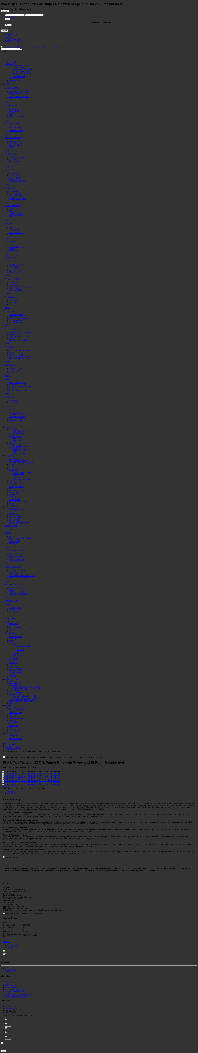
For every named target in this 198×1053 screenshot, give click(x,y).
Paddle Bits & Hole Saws (18, 195)
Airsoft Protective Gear (21, 431)
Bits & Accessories (16, 315)
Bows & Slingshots (20, 655)
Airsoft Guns (9, 427)
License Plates (14, 722)
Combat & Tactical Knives (18, 588)
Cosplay (8, 533)
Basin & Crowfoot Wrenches (19, 415)
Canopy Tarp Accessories (18, 681)
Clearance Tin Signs (20, 75)
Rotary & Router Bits (16, 197)
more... (7, 102)
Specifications (12, 793)
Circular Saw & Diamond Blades (21, 91)
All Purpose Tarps (15, 692)
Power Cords (14, 494)
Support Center (11, 1008)
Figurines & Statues (16, 511)
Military (11, 724)
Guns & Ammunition (16, 718)
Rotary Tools (13, 217)
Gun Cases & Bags (16, 670)
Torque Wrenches (15, 420)
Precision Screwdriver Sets (19, 318)
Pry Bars (12, 304)
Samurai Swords (15, 611)
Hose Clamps (14, 229)
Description (11, 792)
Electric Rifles (18, 440)
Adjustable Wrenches (17, 413)
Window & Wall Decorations (19, 522)
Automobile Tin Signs (17, 707)
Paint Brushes (14, 492)
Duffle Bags (13, 666)
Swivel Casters (14, 370)
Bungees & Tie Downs (13, 123)
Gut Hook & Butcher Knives (19, 592)
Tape (11, 503)
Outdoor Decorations (16, 516)
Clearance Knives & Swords (23, 71)
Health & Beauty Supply (18, 481)
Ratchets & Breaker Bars (18, 340)
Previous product (13, 945)
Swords (8, 604)
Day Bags (12, 664)
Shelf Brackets (14, 500)
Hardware (8, 224)
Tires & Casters (10, 365)
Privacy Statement (12, 41)
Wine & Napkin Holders (17, 524)
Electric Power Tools (12, 206)
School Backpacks (16, 498)
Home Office (13, 485)
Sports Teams (14, 731)
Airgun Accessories (24, 646)
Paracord (12, 676)
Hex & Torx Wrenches (17, 417)
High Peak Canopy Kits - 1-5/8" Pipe (26, 689)
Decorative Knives (15, 554)
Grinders (12, 211)
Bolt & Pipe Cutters (16, 175)
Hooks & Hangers (15, 227)
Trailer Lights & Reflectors (18, 390)
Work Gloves (13, 505)
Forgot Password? (11, 17)
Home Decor (9, 507)
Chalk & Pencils (15, 141)
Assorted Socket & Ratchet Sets (20, 333)
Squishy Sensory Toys (17, 737)
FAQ (6, 984)
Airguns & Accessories (21, 644)
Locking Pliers (14, 268)
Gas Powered (14, 442)
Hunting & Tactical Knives (14, 585)
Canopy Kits (13, 685)
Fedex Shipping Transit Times (16, 991)
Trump (11, 82)
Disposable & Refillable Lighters (21, 463)
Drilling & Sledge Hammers (19, 358)
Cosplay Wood (14, 544)
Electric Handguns (20, 438)
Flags (11, 513)
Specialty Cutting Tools (17, 181)
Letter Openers (14, 558)
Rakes (15, 476)
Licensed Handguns (20, 446)
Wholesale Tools (11, 84)
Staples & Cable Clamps (18, 501)
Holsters (12, 674)
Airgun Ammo (22, 648)
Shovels (16, 477)
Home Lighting (14, 483)
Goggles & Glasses (16, 668)
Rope (11, 496)
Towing (7, 379)
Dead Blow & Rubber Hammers (20, 356)
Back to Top (7, 942)
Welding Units (14, 402)
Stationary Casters (16, 368)
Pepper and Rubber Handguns (20, 627)
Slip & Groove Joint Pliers (18, 272)
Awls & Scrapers (15, 173)
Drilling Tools (10, 188)
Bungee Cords (14, 127)
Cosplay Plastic (15, 540)
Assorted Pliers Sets (16, 265)
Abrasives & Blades (12, 88)
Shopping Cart (10, 970)
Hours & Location (11, 1006)
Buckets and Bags (15, 459)
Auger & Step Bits (15, 193)
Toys (6, 733)
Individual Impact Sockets (18, 336)
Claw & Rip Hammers (17, 354)
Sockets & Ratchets (12, 329)
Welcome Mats (14, 520)
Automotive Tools (11, 106)
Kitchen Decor (14, 514)
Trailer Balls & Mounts (17, 384)
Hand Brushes (14, 99)
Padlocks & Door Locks (17, 490)
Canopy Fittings (15, 683)
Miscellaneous (10, 258)
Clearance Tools (19, 77)
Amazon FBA (10, 993)
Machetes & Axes (11, 601)
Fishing (12, 640)
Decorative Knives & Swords (15, 551)
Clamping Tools (10, 154)
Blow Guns (13, 284)
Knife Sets (13, 572)
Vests (11, 677)
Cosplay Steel (14, 542)
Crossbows (17, 657)
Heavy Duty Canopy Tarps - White (25, 698)
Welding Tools (10, 397)
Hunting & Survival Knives (18, 594)
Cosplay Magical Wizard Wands (20, 538)
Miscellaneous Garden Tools (23, 479)
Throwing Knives (11, 618)
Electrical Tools (14, 464)
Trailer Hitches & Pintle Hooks (20, 386)
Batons (11, 626)
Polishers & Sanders (16, 215)
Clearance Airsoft (19, 67)
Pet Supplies (13, 735)
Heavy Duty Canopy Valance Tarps (22, 700)
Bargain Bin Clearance (17, 66)
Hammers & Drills (15, 290)
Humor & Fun (14, 720)
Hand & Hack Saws (16, 177)
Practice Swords (15, 609)
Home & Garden (11, 455)
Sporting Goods (10, 633)
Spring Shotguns (19, 453)
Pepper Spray (14, 629)
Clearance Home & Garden (23, 69)
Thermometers (14, 518)
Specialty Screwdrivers (17, 322)
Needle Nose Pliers (16, 270)
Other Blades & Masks (17, 560)
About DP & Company (13, 982)
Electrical (12, 113)
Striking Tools (10, 347)
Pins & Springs (14, 231)
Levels (11, 245)
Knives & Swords (11, 526)
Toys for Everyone (15, 739)
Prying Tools (9, 297)
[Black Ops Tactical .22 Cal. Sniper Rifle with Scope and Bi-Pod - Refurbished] (30, 47)
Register (8, 972)
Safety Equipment (15, 143)
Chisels (12, 352)
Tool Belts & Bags (15, 145)
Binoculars (13, 635)
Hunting (12, 642)
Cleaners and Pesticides (18, 461)
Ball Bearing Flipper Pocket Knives (22, 576)
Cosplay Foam (14, 536)
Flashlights (13, 466)
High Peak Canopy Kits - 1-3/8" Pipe (26, 687)
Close (3, 1051)
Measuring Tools (11, 241)
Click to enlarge (8, 786)
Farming (12, 711)
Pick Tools (13, 302)
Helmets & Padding (16, 672)
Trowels (12, 147)
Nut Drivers (13, 338)
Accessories (13, 109)
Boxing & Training (15, 637)
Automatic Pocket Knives (18, 570)
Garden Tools (14, 470)
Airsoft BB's (13, 435)
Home (7, 60)
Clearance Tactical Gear (22, 73)
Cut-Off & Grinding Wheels (18, 93)
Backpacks (13, 663)
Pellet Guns (21, 651)
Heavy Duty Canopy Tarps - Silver (25, 696)
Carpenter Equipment (13, 138)
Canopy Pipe (14, 690)
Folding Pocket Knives (13, 567)
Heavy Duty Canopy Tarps (18, 694)
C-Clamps (12, 159)
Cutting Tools (10, 170)
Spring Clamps (14, 161)
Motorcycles (13, 726)
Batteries (12, 457)
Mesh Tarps (13, 703)
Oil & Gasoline (14, 729)
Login (7, 19)
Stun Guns (13, 631)
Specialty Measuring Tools (18, 247)
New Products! (10, 62)
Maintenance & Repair (17, 116)
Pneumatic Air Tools (12, 279)
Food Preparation (15, 468)
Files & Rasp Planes (16, 95)
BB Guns (20, 650)
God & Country (14, 715)
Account (5, 11)
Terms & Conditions (12, 40)
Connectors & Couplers (17, 286)
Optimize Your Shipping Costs (16, 997)
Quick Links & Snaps (16, 233)
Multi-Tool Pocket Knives (18, 574)
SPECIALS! (9, 64)
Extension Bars (14, 334)
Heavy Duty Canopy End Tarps (20, 702)
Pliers (7, 261)
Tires (11, 372)
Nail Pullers (13, 300)
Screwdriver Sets (15, 320)
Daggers (12, 590)
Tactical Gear (10, 661)
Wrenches (8, 409)
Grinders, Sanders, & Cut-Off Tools (21, 288)
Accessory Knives (11, 529)
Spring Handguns (19, 450)
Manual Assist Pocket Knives (19, 578)
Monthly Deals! (14, 80)
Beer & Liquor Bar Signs (18, 709)
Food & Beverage (15, 713)
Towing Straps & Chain (17, 383)
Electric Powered (15, 437)
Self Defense (9, 622)
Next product (11, 947)
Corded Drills (14, 209)
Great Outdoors (14, 716)
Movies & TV (13, 728)
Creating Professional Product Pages (18, 995)
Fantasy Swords (15, 608)
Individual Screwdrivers (17, 316)
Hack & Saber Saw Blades (19, 97)
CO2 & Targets (18, 433)
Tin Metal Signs (10, 705)
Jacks (11, 115)
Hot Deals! (13, 79)
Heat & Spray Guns (16, 213)
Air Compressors (15, 282)
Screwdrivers (10, 311)
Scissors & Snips (15, 179)
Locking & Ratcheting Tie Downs (21, 129)
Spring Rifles (18, 451)
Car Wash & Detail (16, 111)
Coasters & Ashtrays (16, 509)
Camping (12, 639)
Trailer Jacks (13, 388)
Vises (11, 163)
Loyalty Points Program (13, 989)
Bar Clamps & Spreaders (18, 157)
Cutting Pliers (14, 266)
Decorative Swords (16, 556)
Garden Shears (18, 474)
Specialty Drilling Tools (17, 199)
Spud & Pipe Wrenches (17, 418)
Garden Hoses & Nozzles (22, 472)
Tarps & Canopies (11, 679)
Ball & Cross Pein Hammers (19, 350)
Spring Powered (15, 448)
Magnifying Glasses (16, 487)
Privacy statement (11, 987)
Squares (12, 249)
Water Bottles (14, 659)
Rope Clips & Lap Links (17, 234)
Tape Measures (14, 251)
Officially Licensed (15, 444)
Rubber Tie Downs (16, 131)
